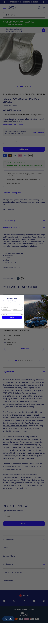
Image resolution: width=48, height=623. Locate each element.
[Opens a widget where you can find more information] (8, 619)
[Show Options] (21, 312)
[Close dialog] (47, 295)
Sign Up (12, 317)
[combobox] (12, 312)
